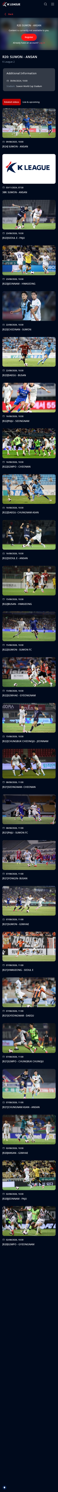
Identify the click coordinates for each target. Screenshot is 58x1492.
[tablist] (21, 102)
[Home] (11, 4)
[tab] (11, 102)
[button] (45, 4)
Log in (42, 42)
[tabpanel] (29, 678)
